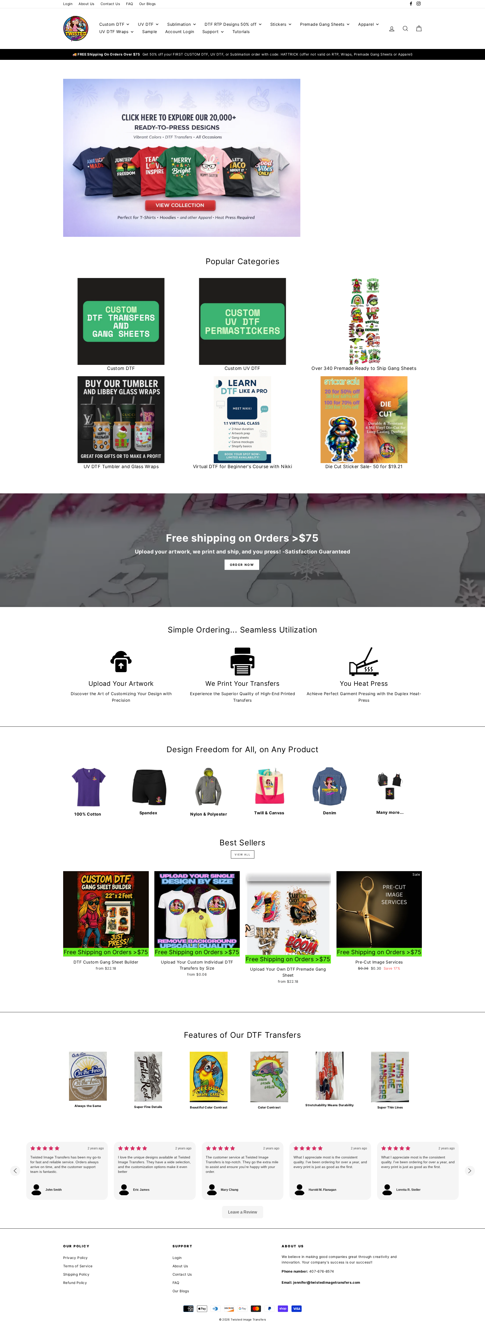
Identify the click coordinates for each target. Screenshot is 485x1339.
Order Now (242, 565)
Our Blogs (147, 4)
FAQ (129, 4)
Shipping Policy (76, 1274)
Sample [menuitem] (149, 31)
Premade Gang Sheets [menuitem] (322, 24)
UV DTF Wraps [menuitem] (114, 31)
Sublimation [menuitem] (179, 24)
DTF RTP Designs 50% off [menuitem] (230, 24)
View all (243, 854)
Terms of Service (77, 1266)
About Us (86, 4)
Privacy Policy (75, 1258)
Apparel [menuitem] (366, 24)
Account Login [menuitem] (179, 31)
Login (67, 4)
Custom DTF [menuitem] (111, 24)
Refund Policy (75, 1283)
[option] (242, 54)
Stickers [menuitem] (278, 24)
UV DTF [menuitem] (145, 24)
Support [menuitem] (210, 31)
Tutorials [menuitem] (241, 31)
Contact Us (110, 4)
